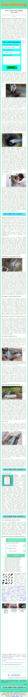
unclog (3, 194)
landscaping (4, 597)
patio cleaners (11, 591)
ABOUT (18, 8)
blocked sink (21, 187)
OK (21, 696)
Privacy (25, 684)
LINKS (15, 8)
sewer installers (6, 592)
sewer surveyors (21, 589)
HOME (12, 8)
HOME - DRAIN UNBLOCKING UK (14, 675)
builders (13, 596)
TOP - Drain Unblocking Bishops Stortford (11, 664)
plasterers (10, 588)
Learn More (15, 696)
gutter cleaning (22, 600)
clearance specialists (10, 275)
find (6, 522)
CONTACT (21, 8)
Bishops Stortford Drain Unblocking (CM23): (12, 18)
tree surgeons (15, 590)
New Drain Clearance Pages (12, 680)
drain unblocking (15, 74)
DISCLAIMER (24, 8)
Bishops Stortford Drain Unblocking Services (13, 536)
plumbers (4, 589)
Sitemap (2, 680)
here (18, 254)
